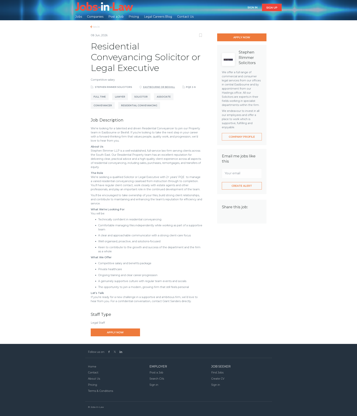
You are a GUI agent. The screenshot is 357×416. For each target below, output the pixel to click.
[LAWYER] (121, 100)
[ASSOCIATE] (165, 100)
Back (96, 26)
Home (92, 366)
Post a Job (156, 372)
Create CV (217, 378)
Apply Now (115, 332)
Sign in (252, 7)
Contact (93, 372)
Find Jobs (217, 372)
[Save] (200, 35)
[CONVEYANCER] (104, 109)
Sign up (271, 7)
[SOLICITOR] (142, 100)
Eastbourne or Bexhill (159, 87)
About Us (94, 378)
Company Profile (242, 136)
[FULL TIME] (101, 100)
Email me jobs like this (238, 159)
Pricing (92, 384)
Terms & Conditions (100, 391)
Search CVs (156, 378)
